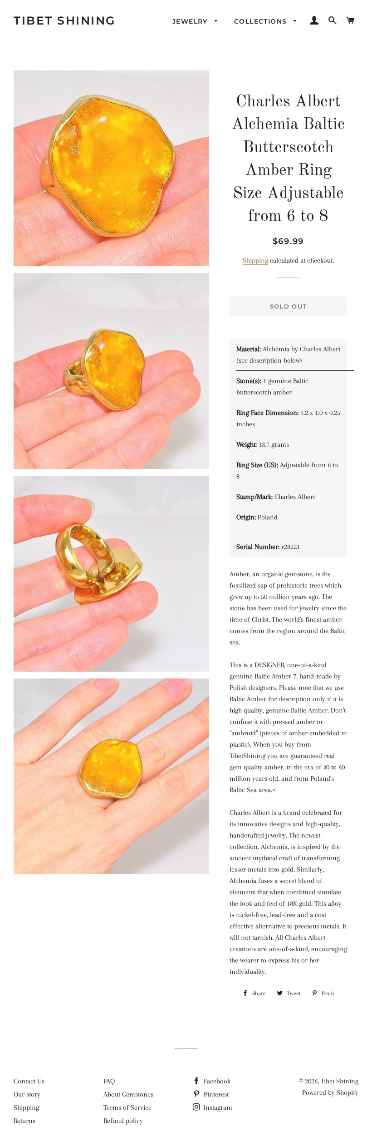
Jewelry (191, 21)
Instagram (217, 1107)
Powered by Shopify (330, 1092)
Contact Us (29, 1081)
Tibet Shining (65, 20)
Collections (261, 21)
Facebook (216, 1081)
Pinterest (215, 1094)
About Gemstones (128, 1094)
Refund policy (123, 1121)
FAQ (109, 1081)
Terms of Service (127, 1107)
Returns (24, 1121)
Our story (27, 1094)
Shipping (255, 260)
